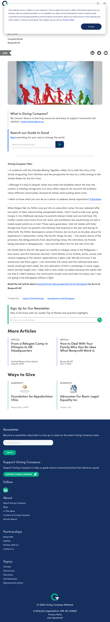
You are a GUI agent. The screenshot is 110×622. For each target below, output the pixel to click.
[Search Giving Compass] (98, 4)
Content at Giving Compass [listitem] (16, 515)
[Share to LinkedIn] (92, 53)
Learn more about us (32, 121)
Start (13, 137)
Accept (91, 26)
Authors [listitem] (7, 540)
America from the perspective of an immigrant (62, 284)
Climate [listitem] (7, 566)
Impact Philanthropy (33, 298)
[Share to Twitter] (99, 53)
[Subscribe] (99, 320)
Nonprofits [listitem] (8, 536)
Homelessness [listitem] (10, 578)
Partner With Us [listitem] (10, 544)
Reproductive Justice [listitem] (13, 582)
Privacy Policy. (69, 20)
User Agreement (55, 617)
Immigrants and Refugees (61, 298)
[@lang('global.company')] (5, 3)
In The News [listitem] (9, 511)
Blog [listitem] (5, 507)
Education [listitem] (8, 574)
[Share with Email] (106, 53)
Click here (95, 199)
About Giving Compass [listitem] (14, 502)
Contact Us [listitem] (8, 548)
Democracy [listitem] (8, 570)
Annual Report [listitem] (10, 519)
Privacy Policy (55, 614)
